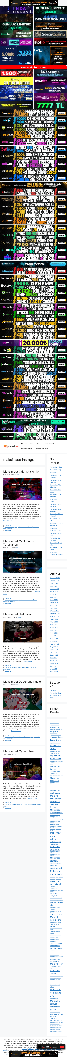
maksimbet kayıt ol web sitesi (56, 900)
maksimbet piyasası (54, 937)
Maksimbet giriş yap (55, 859)
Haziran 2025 (54, 589)
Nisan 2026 (54, 583)
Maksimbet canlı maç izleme (55, 804)
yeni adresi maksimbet (53, 1017)
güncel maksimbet (55, 735)
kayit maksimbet (56, 737)
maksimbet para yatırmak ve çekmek (56, 929)
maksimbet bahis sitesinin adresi (55, 763)
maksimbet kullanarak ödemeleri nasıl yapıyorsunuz (56, 1025)
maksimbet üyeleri (54, 998)
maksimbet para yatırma (55, 925)
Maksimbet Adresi (56, 467)
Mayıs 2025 (54, 591)
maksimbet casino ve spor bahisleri (55, 822)
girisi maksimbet (54, 725)
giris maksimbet (54, 727)
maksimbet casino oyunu (55, 815)
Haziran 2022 (54, 644)
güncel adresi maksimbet (54, 732)
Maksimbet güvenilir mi (55, 882)
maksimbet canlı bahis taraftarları (27, 600)
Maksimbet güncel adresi (56, 866)
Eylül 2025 (53, 586)
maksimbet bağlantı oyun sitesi (13, 804)
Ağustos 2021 (54, 671)
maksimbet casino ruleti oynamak (55, 817)
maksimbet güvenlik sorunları (56, 886)
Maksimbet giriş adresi (55, 848)
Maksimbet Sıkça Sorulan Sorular (55, 960)
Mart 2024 (53, 625)
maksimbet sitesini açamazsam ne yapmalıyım (56, 957)
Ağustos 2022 (54, 638)
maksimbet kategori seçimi (25, 527)
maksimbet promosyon (56, 943)
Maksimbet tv (56, 964)
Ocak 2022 (53, 658)
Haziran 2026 (54, 580)
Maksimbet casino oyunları (56, 811)
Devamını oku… (8, 521)
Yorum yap (8, 530)
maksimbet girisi (55, 844)
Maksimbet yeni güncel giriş (56, 992)
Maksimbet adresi (55, 747)
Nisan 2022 (54, 649)
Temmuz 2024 (55, 614)
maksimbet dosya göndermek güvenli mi (56, 827)
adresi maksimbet (54, 723)
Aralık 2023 (54, 633)
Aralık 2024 (54, 600)
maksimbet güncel (55, 863)
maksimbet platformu (54, 939)
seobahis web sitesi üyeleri (56, 1031)
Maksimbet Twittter (26, 448)
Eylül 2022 (53, 636)
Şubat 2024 (54, 627)
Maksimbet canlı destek (55, 797)
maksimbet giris (55, 842)
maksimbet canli (55, 771)
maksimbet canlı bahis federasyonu (54, 783)
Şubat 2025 (54, 594)
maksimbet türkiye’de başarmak (56, 976)
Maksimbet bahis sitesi (11, 600)
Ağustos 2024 (54, 611)
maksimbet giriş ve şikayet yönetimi (55, 855)
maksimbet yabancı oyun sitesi (56, 983)
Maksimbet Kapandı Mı (56, 898)
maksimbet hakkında (54, 888)
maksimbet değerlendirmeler (13, 737)
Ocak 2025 (53, 597)
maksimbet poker (53, 941)
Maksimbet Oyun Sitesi (18, 751)
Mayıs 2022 (54, 647)
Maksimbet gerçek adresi (55, 836)
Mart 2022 (53, 652)
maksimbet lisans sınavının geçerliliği (55, 912)
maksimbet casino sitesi (56, 819)
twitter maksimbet (56, 1014)
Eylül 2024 (53, 608)
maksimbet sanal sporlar (55, 953)
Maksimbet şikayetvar (55, 1008)
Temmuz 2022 (55, 641)
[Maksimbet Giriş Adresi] (11, 446)
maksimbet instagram (11, 527)
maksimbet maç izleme (56, 914)
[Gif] (33, 185)
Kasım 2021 (54, 663)
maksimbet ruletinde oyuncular (56, 950)
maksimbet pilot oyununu (55, 935)
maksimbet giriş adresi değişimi (55, 852)
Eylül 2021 (53, 669)
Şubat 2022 (54, 655)
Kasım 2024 (54, 603)
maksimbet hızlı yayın (11, 667)
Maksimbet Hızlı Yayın (17, 614)
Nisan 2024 (54, 622)
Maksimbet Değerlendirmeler (22, 681)
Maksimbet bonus (55, 767)
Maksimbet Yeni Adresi (41, 448)
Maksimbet (24, 444)
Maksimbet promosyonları (56, 947)
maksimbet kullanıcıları (55, 907)
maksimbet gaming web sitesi (56, 1022)
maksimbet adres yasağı (55, 751)
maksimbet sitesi (54, 955)
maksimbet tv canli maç (55, 967)
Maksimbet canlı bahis (54, 779)
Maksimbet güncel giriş (56, 872)
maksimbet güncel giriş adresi (56, 877)
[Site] (33, 113)
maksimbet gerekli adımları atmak (55, 830)
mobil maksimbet (55, 1012)
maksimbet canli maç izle (56, 775)
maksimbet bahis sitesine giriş (56, 761)
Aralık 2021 (53, 660)
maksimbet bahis (54, 753)
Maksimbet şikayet (55, 1002)
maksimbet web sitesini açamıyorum (55, 980)
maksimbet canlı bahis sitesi (56, 788)
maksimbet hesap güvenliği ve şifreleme (56, 891)
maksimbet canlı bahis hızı (55, 786)
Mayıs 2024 (54, 619)
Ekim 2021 (53, 666)
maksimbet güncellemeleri (55, 879)
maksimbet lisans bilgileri (55, 1027)
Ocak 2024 (53, 630)
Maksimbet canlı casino (55, 791)
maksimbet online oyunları (55, 922)
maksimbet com (54, 824)
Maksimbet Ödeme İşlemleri (21, 471)
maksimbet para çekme (55, 932)
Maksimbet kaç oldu (56, 903)
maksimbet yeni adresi (55, 986)
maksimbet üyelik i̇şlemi (55, 1029)
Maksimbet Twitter (55, 972)
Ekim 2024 (53, 605)
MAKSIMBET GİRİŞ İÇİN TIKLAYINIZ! (33, 67)
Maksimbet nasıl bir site (55, 918)
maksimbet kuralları (54, 909)
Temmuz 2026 (55, 578)
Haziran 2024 (54, 616)
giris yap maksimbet (56, 729)
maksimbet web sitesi (55, 978)
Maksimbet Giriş (35, 444)
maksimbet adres (55, 743)
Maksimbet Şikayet (48, 444)
